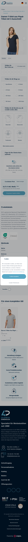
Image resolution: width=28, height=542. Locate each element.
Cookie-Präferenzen (14, 283)
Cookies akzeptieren (14, 276)
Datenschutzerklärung (18, 272)
